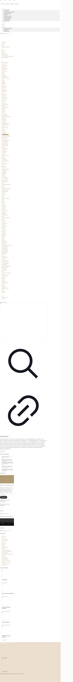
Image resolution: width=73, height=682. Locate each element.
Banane (3, 80)
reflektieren (4, 234)
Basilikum (4, 83)
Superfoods (4, 270)
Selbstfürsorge (5, 252)
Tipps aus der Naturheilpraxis (8, 56)
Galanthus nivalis (5, 134)
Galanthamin (4, 133)
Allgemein (4, 50)
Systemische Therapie (6, 561)
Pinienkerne (4, 225)
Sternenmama (4, 267)
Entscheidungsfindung (6, 116)
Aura (3, 79)
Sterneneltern (4, 261)
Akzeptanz (4, 66)
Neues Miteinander (6, 217)
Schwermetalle (5, 250)
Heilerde (3, 167)
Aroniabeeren (4, 76)
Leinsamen (4, 205)
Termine (3, 562)
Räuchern (4, 232)
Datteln (3, 105)
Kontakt (3, 548)
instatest (3, 544)
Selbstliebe (4, 253)
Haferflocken (4, 163)
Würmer (3, 285)
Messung (4, 212)
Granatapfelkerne (5, 160)
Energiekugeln (5, 115)
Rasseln (3, 231)
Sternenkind (4, 264)
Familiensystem (5, 124)
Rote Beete (4, 241)
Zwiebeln (4, 292)
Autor (3, 45)
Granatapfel (4, 159)
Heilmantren (4, 170)
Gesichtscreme (5, 141)
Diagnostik (4, 108)
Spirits (3, 259)
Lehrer (3, 203)
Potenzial (4, 227)
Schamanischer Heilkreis (7, 245)
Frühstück (4, 131)
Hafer (3, 162)
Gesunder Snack (5, 148)
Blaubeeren (4, 91)
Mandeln (3, 207)
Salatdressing (4, 242)
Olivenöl (3, 220)
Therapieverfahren (5, 563)
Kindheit (3, 192)
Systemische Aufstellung (7, 466)
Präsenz (3, 228)
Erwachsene (4, 120)
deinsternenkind (5, 106)
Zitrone (3, 290)
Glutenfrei (4, 158)
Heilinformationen (5, 169)
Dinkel (3, 109)
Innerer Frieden (5, 178)
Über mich (4, 565)
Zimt (3, 289)
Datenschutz (7, 673)
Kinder (3, 187)
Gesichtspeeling (5, 144)
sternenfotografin (5, 263)
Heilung (3, 174)
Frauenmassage (5, 540)
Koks (3, 196)
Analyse (3, 72)
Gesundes (4, 149)
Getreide (3, 152)
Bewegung (4, 87)
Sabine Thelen (5, 297)
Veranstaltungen (5, 57)
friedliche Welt (5, 127)
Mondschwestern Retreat (7, 551)
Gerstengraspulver (5, 140)
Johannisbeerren (5, 181)
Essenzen (4, 122)
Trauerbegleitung (5, 275)
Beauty (3, 84)
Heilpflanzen (4, 173)
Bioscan (3, 88)
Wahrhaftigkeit (5, 282)
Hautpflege (4, 166)
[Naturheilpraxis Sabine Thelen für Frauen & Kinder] (9, 4)
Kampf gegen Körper (6, 184)
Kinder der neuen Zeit (6, 188)
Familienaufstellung (5, 123)
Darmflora (4, 102)
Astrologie (4, 536)
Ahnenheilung (4, 65)
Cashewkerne (4, 97)
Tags (3, 44)
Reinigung (4, 235)
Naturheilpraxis (5, 552)
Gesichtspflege (5, 145)
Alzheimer (4, 69)
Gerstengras (4, 138)
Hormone (4, 176)
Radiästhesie (4, 556)
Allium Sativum (5, 68)
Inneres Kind (4, 180)
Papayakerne (4, 223)
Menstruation (4, 210)
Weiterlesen (2, 451)
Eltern (3, 112)
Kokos (3, 195)
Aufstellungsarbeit (5, 77)
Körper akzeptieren (6, 198)
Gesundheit (4, 151)
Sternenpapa (4, 268)
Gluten (3, 156)
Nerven (3, 216)
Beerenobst (4, 86)
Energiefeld (4, 113)
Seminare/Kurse (5, 559)
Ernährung (4, 53)
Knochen (4, 194)
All (2, 49)
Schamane (4, 243)
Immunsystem (4, 177)
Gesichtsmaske (5, 142)
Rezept (3, 238)
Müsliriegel (4, 213)
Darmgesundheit (5, 104)
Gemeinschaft (4, 137)
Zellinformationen (5, 288)
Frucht (3, 129)
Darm (3, 101)
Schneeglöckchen (4, 436)
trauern (3, 277)
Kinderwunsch (5, 547)
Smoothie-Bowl (5, 257)
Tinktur (3, 274)
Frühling (3, 130)
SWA (3, 271)
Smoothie (4, 256)
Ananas (3, 73)
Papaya (3, 221)
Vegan (3, 279)
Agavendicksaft (5, 62)
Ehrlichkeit (4, 111)
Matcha (3, 209)
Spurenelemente (5, 260)
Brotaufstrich (4, 94)
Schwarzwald (4, 249)
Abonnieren (3, 497)
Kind (3, 185)
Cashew (3, 95)
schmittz (3, 298)
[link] (10, 33)
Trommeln (4, 278)
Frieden (3, 126)
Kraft (3, 199)
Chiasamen (4, 98)
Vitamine (3, 281)
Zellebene (4, 286)
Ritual (3, 239)
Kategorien (4, 42)
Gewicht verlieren (5, 155)
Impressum (4, 543)
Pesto (3, 224)
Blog (3, 52)
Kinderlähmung (5, 191)
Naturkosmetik (5, 54)
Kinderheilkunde (5, 189)
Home (3, 541)
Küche (3, 202)
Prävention (4, 230)
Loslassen (4, 206)
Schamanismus (5, 246)
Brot (3, 93)
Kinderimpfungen (5, 456)
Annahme (4, 75)
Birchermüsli (4, 90)
